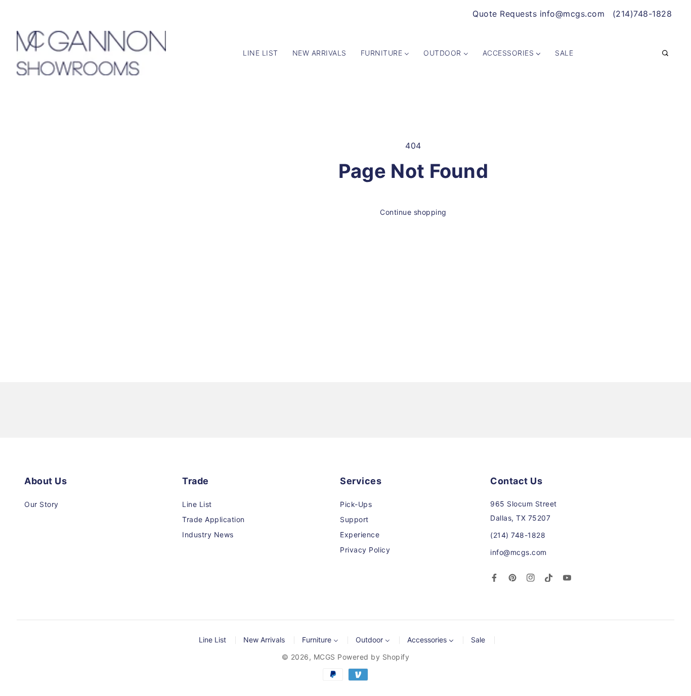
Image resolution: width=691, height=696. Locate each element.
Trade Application (213, 519)
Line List (197, 504)
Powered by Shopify (373, 657)
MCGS (324, 657)
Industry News (208, 534)
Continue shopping (413, 212)
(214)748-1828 (642, 14)
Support (354, 519)
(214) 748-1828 (517, 535)
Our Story (41, 504)
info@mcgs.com (518, 552)
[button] (665, 54)
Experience (359, 534)
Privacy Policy (365, 549)
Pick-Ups (356, 504)
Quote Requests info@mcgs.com (538, 14)
